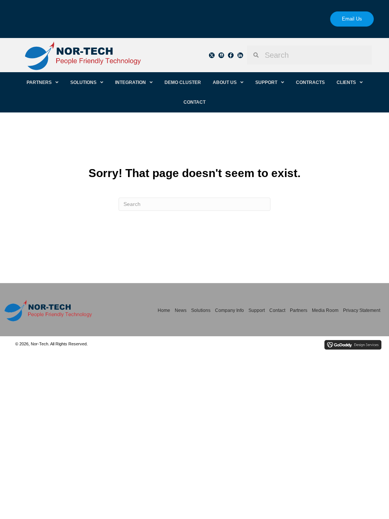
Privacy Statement (361, 310)
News (181, 310)
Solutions (200, 310)
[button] (212, 55)
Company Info (229, 310)
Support (256, 310)
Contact (277, 310)
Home (164, 310)
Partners (298, 310)
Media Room (325, 310)
